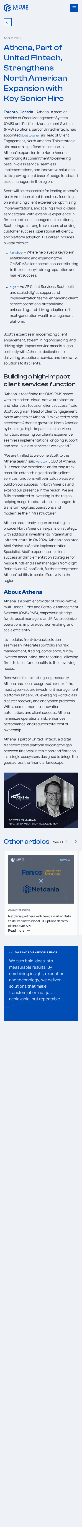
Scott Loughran (30, 135)
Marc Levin (42, 461)
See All (58, 842)
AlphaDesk (16, 252)
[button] (75, 841)
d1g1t (13, 287)
